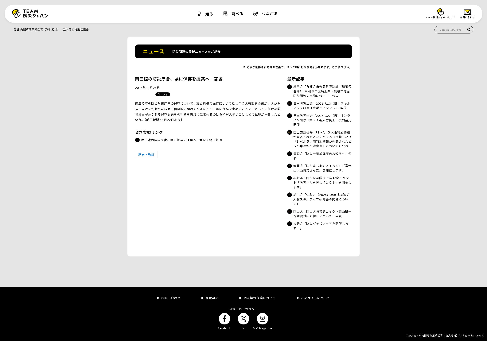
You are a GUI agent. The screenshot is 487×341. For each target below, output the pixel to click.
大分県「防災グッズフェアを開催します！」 (320, 226)
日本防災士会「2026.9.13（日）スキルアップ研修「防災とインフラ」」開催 (321, 106)
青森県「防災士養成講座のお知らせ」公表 (322, 156)
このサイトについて (315, 298)
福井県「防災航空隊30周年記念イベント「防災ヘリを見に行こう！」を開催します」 (322, 182)
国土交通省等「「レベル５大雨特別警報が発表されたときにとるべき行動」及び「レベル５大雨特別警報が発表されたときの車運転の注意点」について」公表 (322, 139)
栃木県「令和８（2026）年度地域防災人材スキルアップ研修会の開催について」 (321, 199)
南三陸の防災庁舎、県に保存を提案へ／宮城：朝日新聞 (181, 140)
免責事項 (212, 298)
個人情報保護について (260, 298)
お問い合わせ (171, 298)
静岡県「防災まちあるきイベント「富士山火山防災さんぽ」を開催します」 (322, 168)
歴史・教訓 (146, 154)
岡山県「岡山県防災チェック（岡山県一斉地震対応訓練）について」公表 (322, 214)
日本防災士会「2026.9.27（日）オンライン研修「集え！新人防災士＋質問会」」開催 (322, 120)
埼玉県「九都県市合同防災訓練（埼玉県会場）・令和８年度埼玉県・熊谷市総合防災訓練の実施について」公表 (322, 91)
